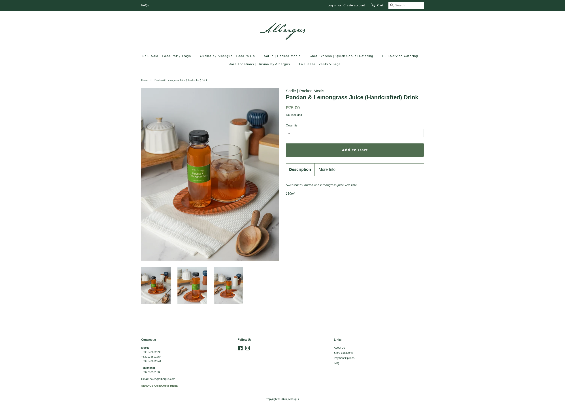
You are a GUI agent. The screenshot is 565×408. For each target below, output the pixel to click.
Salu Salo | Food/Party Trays (166, 56)
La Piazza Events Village (320, 64)
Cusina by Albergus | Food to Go (227, 56)
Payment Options (344, 358)
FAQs (145, 5)
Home (144, 80)
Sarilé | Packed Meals (282, 56)
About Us (339, 347)
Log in (332, 5)
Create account (354, 5)
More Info (327, 169)
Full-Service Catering (400, 56)
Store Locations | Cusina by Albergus (259, 64)
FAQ (336, 363)
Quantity (292, 125)
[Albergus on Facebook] (240, 349)
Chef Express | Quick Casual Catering (341, 56)
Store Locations (343, 352)
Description (300, 169)
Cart (380, 5)
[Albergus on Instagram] (247, 349)
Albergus (293, 399)
